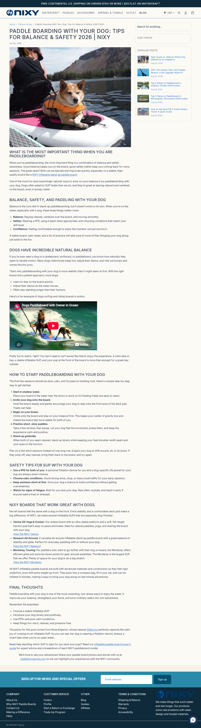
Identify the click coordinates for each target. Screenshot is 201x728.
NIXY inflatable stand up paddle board (54, 174)
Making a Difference (18, 712)
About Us (11, 700)
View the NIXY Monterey (27, 562)
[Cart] (192, 12)
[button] (193, 720)
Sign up (162, 679)
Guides (85, 703)
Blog (83, 700)
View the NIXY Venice (25, 534)
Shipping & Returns (129, 700)
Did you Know (25, 24)
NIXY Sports (19, 725)
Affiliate (85, 708)
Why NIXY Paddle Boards (21, 703)
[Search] (179, 12)
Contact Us (12, 708)
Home (12, 24)
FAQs (9, 716)
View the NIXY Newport (27, 546)
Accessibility (125, 712)
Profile (47, 703)
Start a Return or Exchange (59, 708)
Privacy (122, 708)
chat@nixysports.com (33, 658)
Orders (48, 700)
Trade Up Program (54, 712)
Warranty (123, 703)
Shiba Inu (92, 629)
